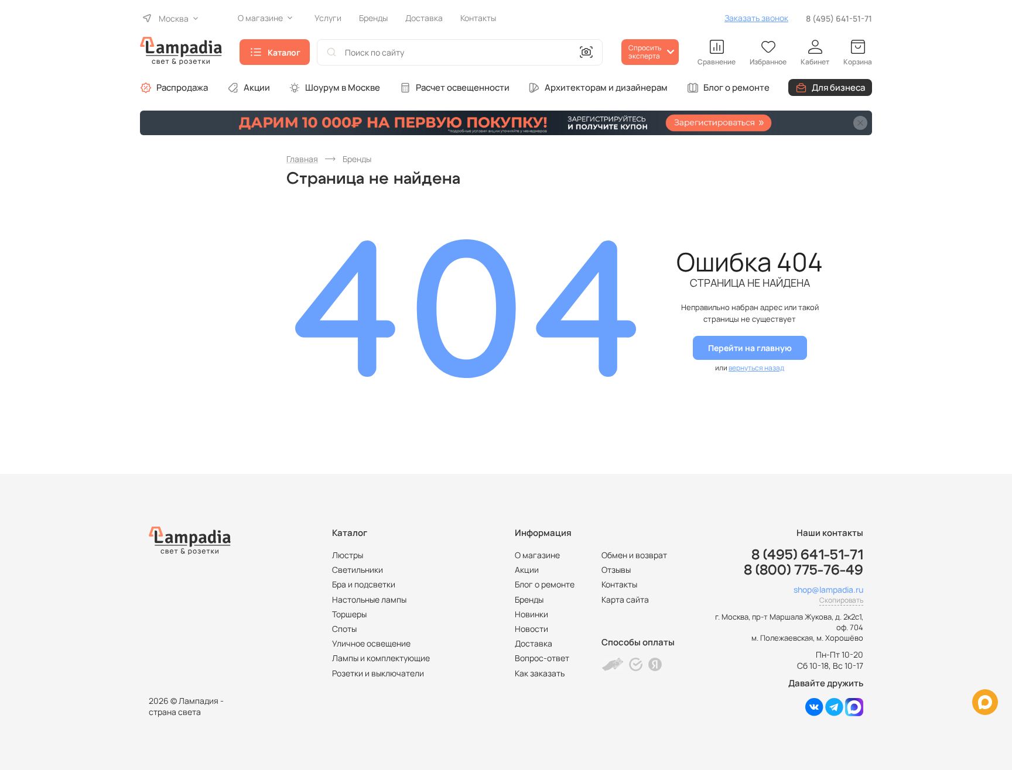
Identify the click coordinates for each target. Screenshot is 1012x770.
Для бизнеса (838, 87)
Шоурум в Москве (342, 87)
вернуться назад (756, 368)
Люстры (347, 555)
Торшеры (349, 614)
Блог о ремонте (736, 87)
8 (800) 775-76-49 (803, 570)
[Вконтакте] (814, 713)
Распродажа (182, 87)
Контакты (619, 584)
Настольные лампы (369, 599)
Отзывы (616, 569)
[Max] (854, 713)
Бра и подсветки (363, 584)
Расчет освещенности (463, 87)
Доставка (533, 643)
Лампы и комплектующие (381, 658)
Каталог (284, 52)
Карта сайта (625, 599)
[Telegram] (834, 713)
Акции (257, 87)
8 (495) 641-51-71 (839, 18)
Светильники (357, 569)
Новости (531, 628)
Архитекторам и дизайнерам (606, 87)
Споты (344, 628)
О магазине (537, 555)
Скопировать (841, 600)
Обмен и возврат (634, 555)
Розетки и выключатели (378, 673)
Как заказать (540, 673)
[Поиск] (331, 52)
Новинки (531, 614)
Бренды (529, 599)
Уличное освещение (371, 643)
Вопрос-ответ (542, 658)
